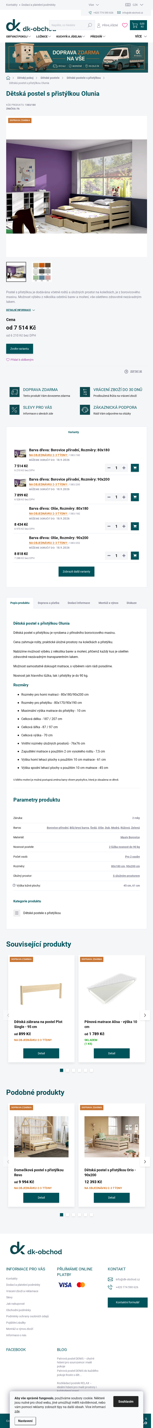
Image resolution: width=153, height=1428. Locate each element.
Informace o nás (16, 1335)
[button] (62, 1070)
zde (17, 1411)
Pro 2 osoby (132, 856)
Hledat (90, 25)
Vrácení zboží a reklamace (22, 1291)
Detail (41, 1053)
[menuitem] (19, 36)
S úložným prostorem (126, 875)
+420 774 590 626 (127, 1287)
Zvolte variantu (19, 348)
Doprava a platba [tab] (48, 602)
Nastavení (25, 1421)
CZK (135, 4)
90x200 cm (133, 866)
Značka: (13, 108)
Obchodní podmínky (18, 1310)
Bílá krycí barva (79, 827)
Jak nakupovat (15, 1303)
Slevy (9, 1297)
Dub (107, 827)
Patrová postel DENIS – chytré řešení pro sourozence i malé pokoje (75, 1362)
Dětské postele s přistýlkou (42, 913)
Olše (101, 827)
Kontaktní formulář (127, 1302)
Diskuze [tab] (132, 602)
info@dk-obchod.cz (128, 1279)
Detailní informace (18, 310)
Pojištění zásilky (16, 1322)
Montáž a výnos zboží (19, 1328)
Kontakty (12, 4)
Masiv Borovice (130, 837)
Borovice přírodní (58, 827)
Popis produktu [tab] (19, 602)
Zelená (135, 827)
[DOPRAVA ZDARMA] (41, 988)
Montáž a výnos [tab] (108, 602)
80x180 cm (118, 866)
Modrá (115, 827)
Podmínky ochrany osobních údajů (27, 1316)
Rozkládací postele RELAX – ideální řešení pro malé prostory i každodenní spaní (77, 1387)
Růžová (125, 827)
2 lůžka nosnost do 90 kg (124, 846)
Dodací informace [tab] (79, 602)
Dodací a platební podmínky (39, 4)
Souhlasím (125, 1401)
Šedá (93, 827)
